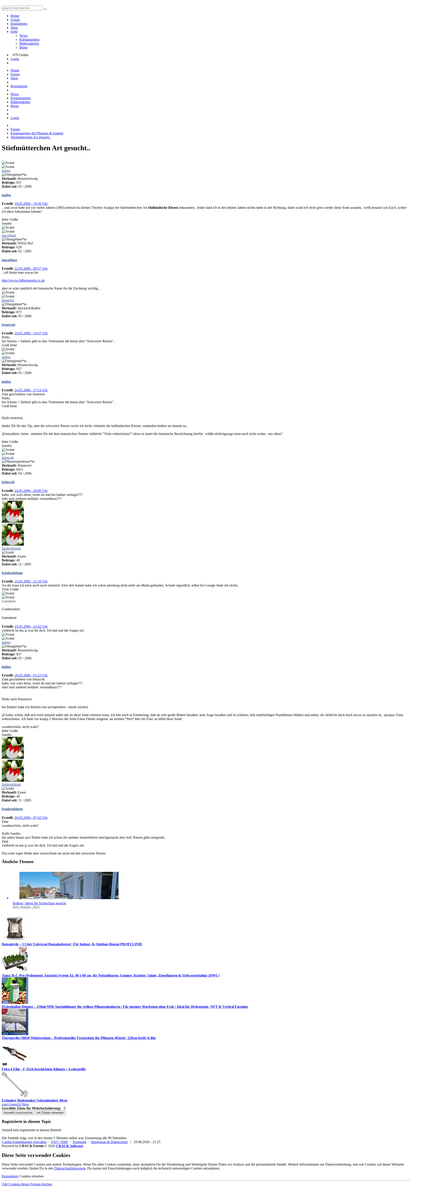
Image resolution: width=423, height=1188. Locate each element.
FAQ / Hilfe (59, 1142)
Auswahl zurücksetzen (18, 1112)
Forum (15, 20)
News (23, 35)
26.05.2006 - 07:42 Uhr (31, 818)
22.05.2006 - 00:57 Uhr (31, 268)
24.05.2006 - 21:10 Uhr (31, 581)
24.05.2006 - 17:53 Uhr (31, 390)
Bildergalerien (29, 43)
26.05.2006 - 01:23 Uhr (31, 675)
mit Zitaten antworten (50, 1112)
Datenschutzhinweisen (69, 1168)
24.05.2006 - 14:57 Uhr (31, 333)
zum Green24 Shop (15, 1104)
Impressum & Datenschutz (109, 1142)
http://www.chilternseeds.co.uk (23, 280)
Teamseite (79, 1142)
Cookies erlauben (31, 1176)
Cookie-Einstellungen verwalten (24, 1142)
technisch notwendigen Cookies (180, 1168)
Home (15, 16)
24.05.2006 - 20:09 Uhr (31, 491)
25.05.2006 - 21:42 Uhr (31, 626)
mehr (14, 31)
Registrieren (19, 24)
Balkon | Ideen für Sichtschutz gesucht (39, 903)
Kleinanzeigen (29, 39)
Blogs (23, 47)
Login (15, 59)
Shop (14, 27)
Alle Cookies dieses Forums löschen (27, 1184)
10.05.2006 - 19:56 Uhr (31, 203)
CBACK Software (69, 1146)
